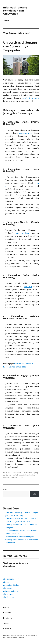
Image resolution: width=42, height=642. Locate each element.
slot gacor (7, 588)
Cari (5, 489)
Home (6, 607)
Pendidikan (8, 618)
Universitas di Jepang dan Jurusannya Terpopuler (20, 46)
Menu (6, 20)
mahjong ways (25, 133)
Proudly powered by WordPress (14, 638)
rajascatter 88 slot (11, 585)
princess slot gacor (11, 591)
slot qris (28, 286)
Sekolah (6, 623)
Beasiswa (7, 613)
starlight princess (31, 98)
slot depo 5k (8, 597)
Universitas (17, 473)
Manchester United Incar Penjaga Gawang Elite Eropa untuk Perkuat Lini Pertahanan (21, 540)
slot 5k (6, 582)
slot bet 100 (8, 594)
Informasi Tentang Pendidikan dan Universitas (15, 10)
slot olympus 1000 (11, 579)
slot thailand (22, 233)
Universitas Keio (20, 475)
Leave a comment (17, 477)
